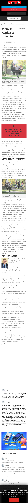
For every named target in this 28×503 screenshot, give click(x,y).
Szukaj (25, 13)
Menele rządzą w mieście (7, 32)
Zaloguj (14, 7)
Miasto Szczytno (10, 41)
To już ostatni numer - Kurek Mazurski (9, 462)
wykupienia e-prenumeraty (14, 134)
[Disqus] (14, 366)
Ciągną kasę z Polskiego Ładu (7, 476)
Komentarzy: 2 (23, 28)
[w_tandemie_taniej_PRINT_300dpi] (14, 441)
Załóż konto (14, 9)
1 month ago (17, 476)
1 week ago (20, 462)
